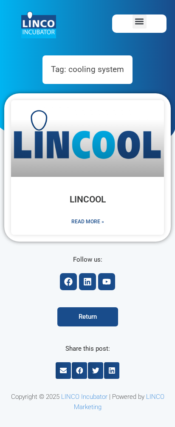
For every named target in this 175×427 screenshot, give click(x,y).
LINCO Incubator (84, 397)
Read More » (87, 222)
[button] (140, 21)
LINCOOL (88, 199)
